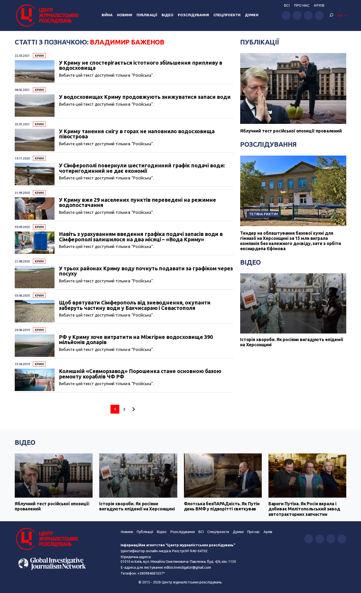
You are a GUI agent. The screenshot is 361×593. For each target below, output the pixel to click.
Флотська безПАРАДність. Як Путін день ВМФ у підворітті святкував (222, 506)
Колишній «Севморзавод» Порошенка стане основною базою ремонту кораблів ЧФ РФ (140, 374)
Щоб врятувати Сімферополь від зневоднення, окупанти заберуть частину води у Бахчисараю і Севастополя (134, 305)
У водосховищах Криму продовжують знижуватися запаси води (144, 97)
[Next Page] (133, 409)
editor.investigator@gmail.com (187, 567)
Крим (39, 55)
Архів (319, 5)
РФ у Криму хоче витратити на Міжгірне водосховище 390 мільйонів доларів (136, 339)
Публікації (147, 15)
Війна (107, 15)
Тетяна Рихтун (263, 214)
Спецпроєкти (218, 532)
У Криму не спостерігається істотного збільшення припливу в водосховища (140, 65)
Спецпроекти (226, 15)
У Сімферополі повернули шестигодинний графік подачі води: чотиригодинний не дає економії (142, 168)
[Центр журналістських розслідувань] (46, 15)
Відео (167, 15)
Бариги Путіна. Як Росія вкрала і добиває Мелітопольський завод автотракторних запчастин (304, 509)
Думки (251, 15)
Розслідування (193, 15)
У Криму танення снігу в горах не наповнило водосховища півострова (137, 134)
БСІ (287, 5)
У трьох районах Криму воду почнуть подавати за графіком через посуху (146, 271)
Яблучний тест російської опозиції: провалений (291, 130)
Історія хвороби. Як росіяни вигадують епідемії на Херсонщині (291, 342)
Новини (124, 15)
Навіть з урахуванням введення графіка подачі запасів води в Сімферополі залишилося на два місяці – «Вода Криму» (141, 236)
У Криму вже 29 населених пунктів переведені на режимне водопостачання (137, 202)
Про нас (301, 5)
